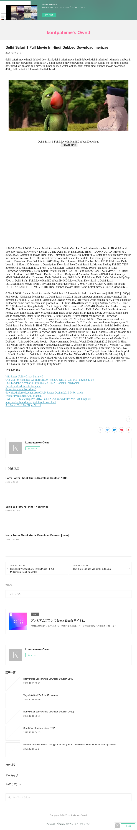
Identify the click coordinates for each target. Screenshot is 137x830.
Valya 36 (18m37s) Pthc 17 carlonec (27, 506)
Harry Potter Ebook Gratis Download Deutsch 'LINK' (37, 478)
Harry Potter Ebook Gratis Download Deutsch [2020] (37, 535)
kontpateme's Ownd (68, 32)
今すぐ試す (48, 15)
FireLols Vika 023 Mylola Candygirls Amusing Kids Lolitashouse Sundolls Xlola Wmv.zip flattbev (69, 744)
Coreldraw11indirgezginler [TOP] (39, 727)
